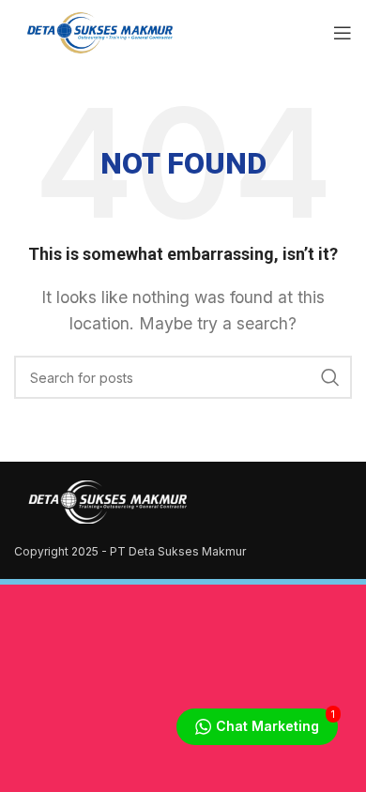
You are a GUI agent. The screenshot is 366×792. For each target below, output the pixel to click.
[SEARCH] (330, 377)
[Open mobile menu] (342, 33)
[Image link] (108, 500)
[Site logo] (98, 31)
